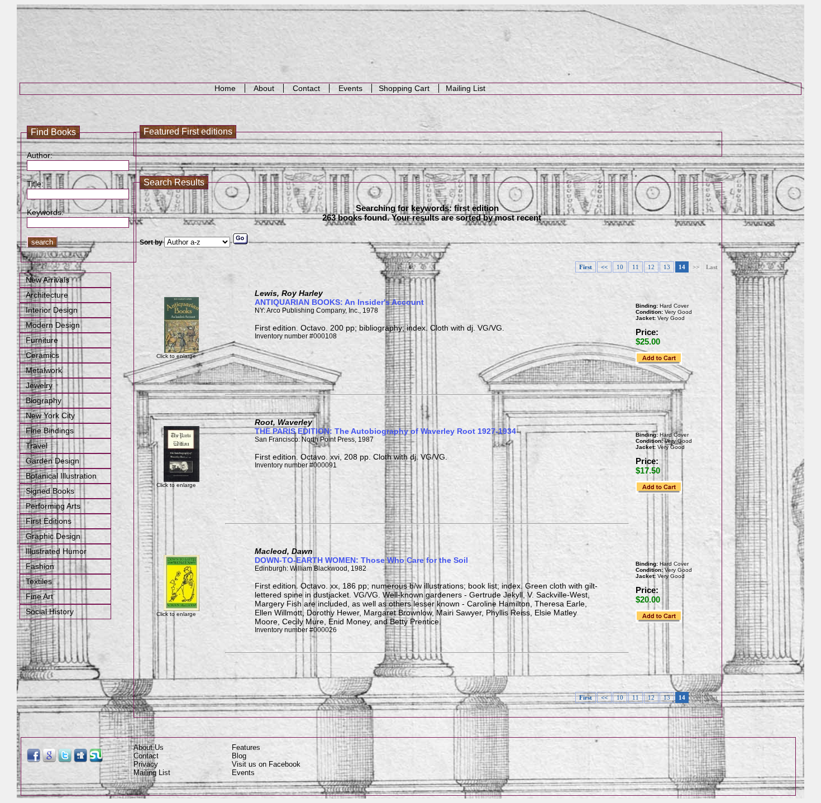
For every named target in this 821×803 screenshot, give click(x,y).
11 (635, 267)
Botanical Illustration (61, 475)
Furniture (42, 340)
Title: (35, 183)
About (264, 88)
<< (604, 267)
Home (225, 88)
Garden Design (52, 460)
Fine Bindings (50, 430)
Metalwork (44, 370)
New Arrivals (47, 279)
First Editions (48, 521)
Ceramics (42, 355)
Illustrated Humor (56, 551)
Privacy (145, 764)
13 (667, 267)
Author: (39, 155)
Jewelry (39, 385)
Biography (43, 400)
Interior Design (52, 309)
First (585, 267)
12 (651, 267)
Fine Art (39, 596)
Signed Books (50, 490)
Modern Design (53, 325)
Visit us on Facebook (266, 764)
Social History (50, 611)
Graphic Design (53, 536)
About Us (148, 747)
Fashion (40, 566)
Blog (239, 756)
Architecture (47, 294)
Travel (36, 445)
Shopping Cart (405, 88)
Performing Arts (53, 505)
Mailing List (466, 88)
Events (350, 88)
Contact (306, 88)
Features (246, 747)
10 (620, 267)
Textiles (39, 581)
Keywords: (42, 212)
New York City (50, 415)
